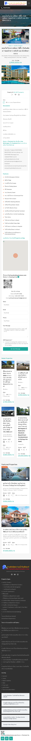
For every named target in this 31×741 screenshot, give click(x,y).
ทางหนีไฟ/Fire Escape (10, 183)
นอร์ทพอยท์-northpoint (10, 589)
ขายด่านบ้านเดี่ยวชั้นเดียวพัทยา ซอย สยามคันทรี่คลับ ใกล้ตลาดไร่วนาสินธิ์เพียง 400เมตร (7, 425)
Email (4, 309)
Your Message (6, 325)
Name (4, 301)
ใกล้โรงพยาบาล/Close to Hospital (13, 226)
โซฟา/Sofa (8, 217)
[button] (15, 256)
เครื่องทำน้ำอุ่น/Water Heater (12, 205)
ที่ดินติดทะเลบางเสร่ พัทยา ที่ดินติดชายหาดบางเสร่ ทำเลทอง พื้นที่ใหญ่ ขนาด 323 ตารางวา (15, 629)
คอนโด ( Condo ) (18, 45)
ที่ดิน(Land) (5, 593)
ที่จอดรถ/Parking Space (11, 186)
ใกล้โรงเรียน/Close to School (12, 229)
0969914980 (6, 8)
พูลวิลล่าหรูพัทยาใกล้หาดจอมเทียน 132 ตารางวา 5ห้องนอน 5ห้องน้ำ (15, 636)
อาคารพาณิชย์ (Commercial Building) (11, 611)
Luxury (4, 678)
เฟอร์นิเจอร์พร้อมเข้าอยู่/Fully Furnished (15, 211)
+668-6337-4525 (19, 296)
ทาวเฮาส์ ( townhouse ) (8, 591)
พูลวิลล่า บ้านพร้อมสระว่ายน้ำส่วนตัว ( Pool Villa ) (15, 607)
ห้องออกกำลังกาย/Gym (10, 198)
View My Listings (15, 291)
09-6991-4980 (18, 294)
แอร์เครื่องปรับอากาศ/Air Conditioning (14, 214)
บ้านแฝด (4, 609)
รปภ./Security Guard (10, 192)
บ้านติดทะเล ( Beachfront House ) (11, 602)
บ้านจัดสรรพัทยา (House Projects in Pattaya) (14, 600)
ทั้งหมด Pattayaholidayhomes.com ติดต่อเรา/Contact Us (14, 276)
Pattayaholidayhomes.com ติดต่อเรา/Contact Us (15, 735)
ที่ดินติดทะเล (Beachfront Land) (11, 596)
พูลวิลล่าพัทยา (5, 687)
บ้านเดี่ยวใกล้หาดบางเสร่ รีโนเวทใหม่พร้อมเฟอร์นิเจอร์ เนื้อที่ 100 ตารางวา (15, 649)
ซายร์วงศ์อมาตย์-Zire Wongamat (12, 587)
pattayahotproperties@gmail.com (18, 298)
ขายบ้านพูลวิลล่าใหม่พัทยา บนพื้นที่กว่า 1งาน (13, 662)
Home (10, 45)
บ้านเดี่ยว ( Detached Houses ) (10, 605)
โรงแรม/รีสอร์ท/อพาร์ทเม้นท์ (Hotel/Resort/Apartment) (9, 617)
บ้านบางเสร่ (5, 685)
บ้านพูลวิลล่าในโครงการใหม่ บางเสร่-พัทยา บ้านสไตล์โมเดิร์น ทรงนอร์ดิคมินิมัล (15, 667)
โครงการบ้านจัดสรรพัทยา (8, 689)
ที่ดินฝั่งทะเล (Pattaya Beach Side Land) (13, 598)
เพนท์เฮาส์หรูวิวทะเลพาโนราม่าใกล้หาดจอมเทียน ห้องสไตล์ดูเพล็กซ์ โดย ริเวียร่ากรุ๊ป (15, 643)
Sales (3, 683)
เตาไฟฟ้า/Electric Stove (11, 208)
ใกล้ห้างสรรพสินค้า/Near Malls (12, 223)
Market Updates (6, 680)
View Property (8, 367)
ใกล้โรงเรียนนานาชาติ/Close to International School (13, 233)
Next (28, 75)
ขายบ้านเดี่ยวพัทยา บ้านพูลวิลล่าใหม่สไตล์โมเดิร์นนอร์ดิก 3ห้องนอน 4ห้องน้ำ (15, 656)
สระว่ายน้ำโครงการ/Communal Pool (14, 195)
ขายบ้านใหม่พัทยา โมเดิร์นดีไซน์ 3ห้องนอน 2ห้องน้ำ (15, 659)
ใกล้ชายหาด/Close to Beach (12, 220)
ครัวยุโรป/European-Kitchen (12, 177)
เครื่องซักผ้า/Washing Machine (12, 201)
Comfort (4, 676)
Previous (3, 75)
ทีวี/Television (8, 189)
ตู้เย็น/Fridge (8, 180)
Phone (4, 317)
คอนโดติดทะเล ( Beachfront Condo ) (12, 584)
